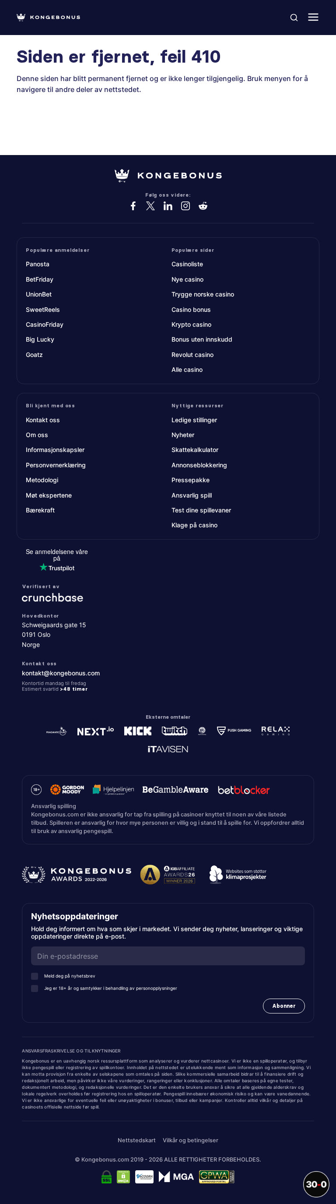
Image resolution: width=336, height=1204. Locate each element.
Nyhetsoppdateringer (77, 916)
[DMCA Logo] (123, 1176)
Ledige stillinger (194, 420)
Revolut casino (193, 354)
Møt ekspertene (49, 495)
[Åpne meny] (313, 18)
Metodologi (42, 480)
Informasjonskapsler (55, 449)
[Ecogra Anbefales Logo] (144, 1176)
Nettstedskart (137, 1140)
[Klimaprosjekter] (238, 875)
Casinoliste (187, 264)
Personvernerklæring (56, 465)
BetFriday (39, 279)
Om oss (37, 434)
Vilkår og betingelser (190, 1140)
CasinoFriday (44, 324)
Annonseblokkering (199, 465)
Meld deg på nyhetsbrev (69, 975)
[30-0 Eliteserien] (316, 1184)
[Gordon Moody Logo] (67, 789)
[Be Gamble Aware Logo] (175, 789)
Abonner (284, 1006)
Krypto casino (191, 324)
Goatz (34, 354)
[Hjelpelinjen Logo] (113, 789)
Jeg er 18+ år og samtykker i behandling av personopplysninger (110, 988)
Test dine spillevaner (201, 510)
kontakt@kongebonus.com (61, 673)
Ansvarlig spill (192, 495)
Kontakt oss (43, 420)
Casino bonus (191, 309)
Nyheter (183, 434)
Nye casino (187, 279)
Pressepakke (191, 480)
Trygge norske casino (203, 294)
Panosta (37, 264)
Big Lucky (40, 339)
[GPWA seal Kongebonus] (216, 1176)
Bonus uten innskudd (202, 339)
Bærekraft (40, 510)
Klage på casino (194, 525)
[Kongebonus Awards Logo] (76, 875)
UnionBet (39, 294)
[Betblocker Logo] (244, 789)
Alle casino (187, 369)
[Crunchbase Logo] (168, 597)
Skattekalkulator (195, 449)
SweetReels (43, 309)
